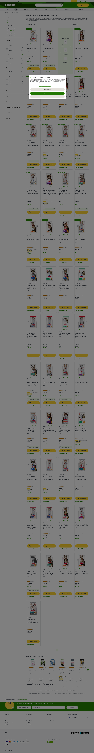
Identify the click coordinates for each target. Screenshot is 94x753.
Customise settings (47, 89)
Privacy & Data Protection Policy (45, 86)
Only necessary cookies (47, 96)
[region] (47, 87)
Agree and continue (47, 93)
